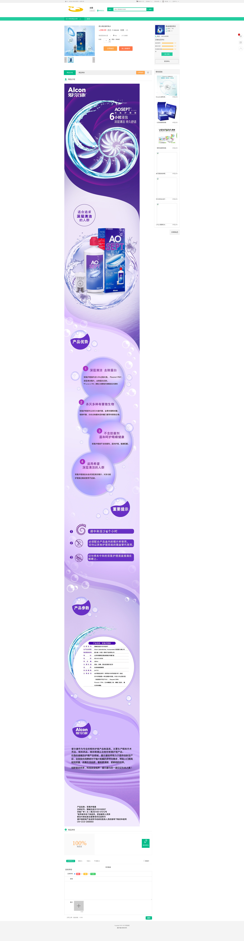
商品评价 (82, 72)
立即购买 (110, 48)
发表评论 (146, 845)
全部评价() (70, 861)
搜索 (150, 9)
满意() (80, 861)
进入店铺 (167, 54)
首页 (88, 19)
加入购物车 (126, 48)
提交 (148, 918)
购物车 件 (141, 1)
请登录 (77, 1)
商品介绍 (70, 72)
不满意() (97, 861)
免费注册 (81, 1)
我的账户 (148, 1)
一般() (88, 861)
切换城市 (92, 10)
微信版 (166, 1)
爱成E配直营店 (171, 26)
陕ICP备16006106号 (122, 928)
